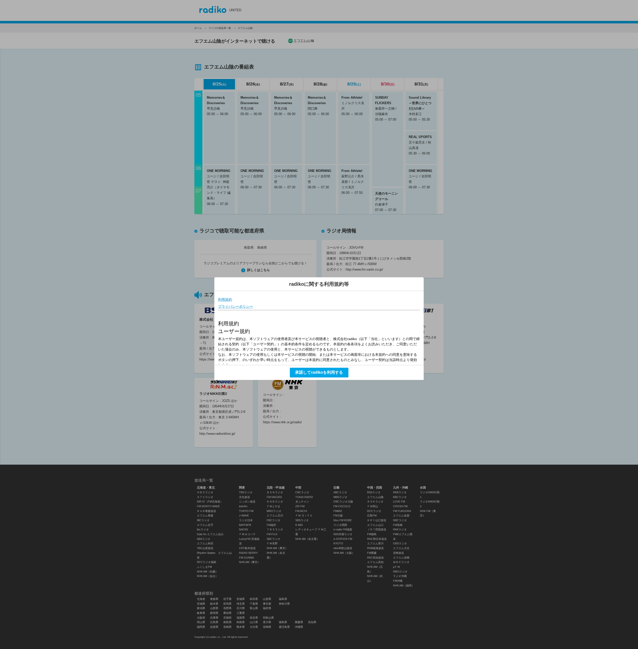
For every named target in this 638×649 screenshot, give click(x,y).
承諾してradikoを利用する (319, 372)
